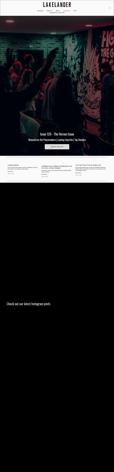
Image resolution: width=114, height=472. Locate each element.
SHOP (75, 10)
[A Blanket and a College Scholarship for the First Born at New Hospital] (58, 163)
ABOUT (58, 10)
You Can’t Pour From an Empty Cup (88, 165)
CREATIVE (49, 10)
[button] (104, 160)
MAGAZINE (40, 10)
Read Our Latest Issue (57, 146)
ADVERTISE (66, 10)
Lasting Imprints (13, 165)
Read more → (11, 171)
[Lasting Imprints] (24, 162)
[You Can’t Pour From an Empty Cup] (91, 162)
